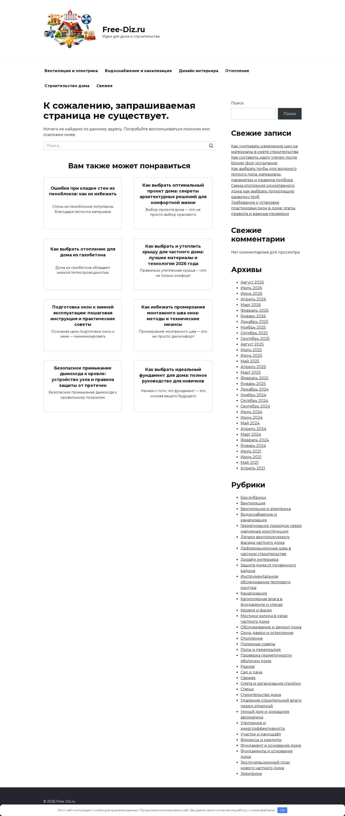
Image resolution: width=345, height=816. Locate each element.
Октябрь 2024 (254, 400)
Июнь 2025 (251, 355)
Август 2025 (252, 344)
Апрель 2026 (253, 299)
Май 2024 (250, 423)
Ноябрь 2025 (253, 327)
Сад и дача (251, 672)
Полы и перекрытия (261, 649)
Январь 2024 (253, 445)
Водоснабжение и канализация (138, 71)
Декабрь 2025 (254, 321)
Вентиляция (253, 503)
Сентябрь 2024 (255, 406)
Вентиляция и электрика (71, 71)
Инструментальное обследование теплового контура (266, 582)
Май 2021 (250, 462)
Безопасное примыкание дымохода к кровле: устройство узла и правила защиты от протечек (83, 377)
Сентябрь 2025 (255, 338)
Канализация (254, 593)
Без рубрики (253, 497)
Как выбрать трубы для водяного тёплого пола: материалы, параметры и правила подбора (264, 174)
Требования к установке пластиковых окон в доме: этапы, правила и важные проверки (263, 208)
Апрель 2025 (253, 367)
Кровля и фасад (256, 610)
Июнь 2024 (251, 417)
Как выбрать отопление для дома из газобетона (82, 251)
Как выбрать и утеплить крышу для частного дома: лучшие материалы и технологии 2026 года (173, 255)
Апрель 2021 (253, 468)
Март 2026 (251, 305)
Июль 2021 (251, 451)
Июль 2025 (251, 350)
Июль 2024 (251, 412)
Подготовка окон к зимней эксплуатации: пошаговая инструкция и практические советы (82, 315)
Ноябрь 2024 (253, 395)
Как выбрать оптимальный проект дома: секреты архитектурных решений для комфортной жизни (173, 194)
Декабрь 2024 (254, 389)
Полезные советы (258, 644)
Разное (248, 666)
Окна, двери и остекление (267, 633)
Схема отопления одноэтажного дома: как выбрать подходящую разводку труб (263, 191)
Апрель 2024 (253, 429)
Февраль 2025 (254, 378)
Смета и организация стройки (271, 683)
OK (282, 810)
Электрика (251, 773)
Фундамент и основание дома (271, 745)
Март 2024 (251, 434)
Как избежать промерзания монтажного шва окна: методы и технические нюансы (173, 315)
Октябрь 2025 (254, 333)
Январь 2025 (253, 383)
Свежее (104, 86)
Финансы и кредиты (261, 740)
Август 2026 (252, 282)
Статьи (247, 689)
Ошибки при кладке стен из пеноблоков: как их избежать (83, 190)
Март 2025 (251, 372)
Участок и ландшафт (261, 734)
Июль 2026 (251, 288)
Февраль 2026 (254, 310)
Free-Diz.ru (123, 29)
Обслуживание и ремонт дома (271, 627)
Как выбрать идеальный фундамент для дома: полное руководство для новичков (173, 375)
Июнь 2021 (251, 457)
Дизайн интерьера (198, 71)
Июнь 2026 (251, 293)
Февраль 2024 (255, 440)
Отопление (237, 71)
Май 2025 (250, 361)
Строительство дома (67, 86)
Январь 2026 (253, 316)
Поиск (237, 103)
